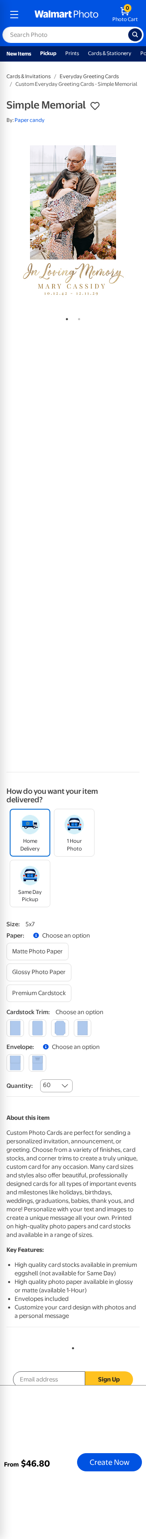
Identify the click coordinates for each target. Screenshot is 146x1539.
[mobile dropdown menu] (14, 14)
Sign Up (109, 1379)
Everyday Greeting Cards (89, 76)
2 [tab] (77, 317)
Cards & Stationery (109, 53)
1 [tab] (65, 317)
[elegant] (60, 1028)
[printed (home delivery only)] (37, 1063)
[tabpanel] (73, 220)
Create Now (109, 1462)
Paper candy (30, 120)
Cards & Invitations (28, 76)
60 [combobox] (47, 1085)
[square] (15, 1028)
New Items (18, 54)
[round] (37, 1028)
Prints (72, 53)
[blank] (15, 1063)
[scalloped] (82, 1028)
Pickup (48, 53)
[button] (95, 106)
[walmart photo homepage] (66, 14)
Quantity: (19, 1085)
